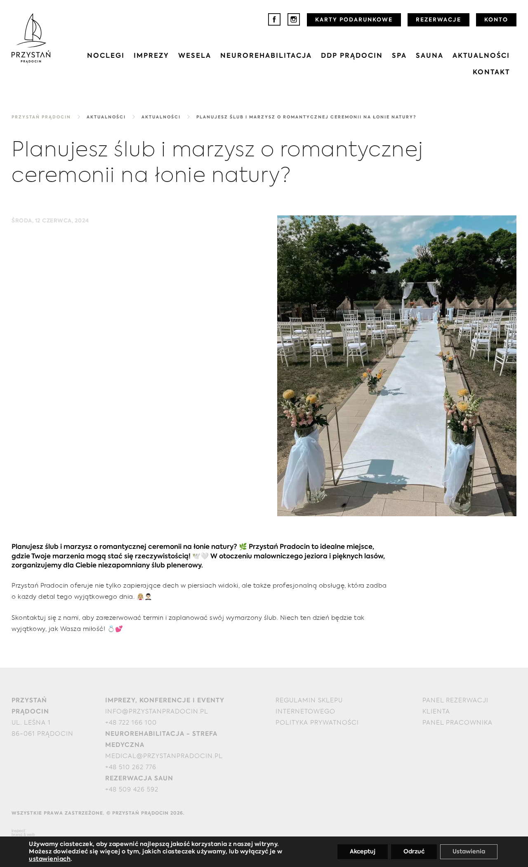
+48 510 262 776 (130, 767)
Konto (496, 20)
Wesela (194, 56)
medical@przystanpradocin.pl (164, 756)
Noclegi (106, 56)
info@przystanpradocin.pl (156, 712)
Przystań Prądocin (41, 117)
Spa (399, 56)
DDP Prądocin (352, 56)
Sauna (429, 56)
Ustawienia (469, 852)
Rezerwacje (438, 20)
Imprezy (151, 56)
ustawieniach (50, 859)
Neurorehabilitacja (266, 56)
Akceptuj (362, 852)
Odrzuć (413, 852)
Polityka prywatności (317, 723)
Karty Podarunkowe (354, 20)
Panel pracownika (457, 723)
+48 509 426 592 (131, 790)
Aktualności (481, 56)
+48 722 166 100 (131, 723)
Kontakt (491, 72)
